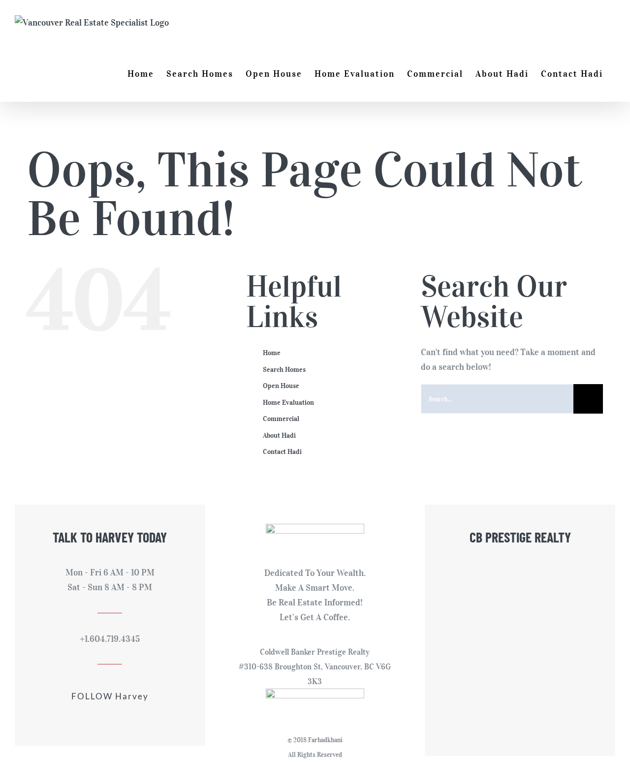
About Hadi (279, 435)
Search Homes (284, 369)
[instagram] (101, 717)
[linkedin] (118, 717)
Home (272, 353)
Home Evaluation (288, 402)
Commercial (281, 419)
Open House (281, 386)
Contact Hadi (282, 452)
